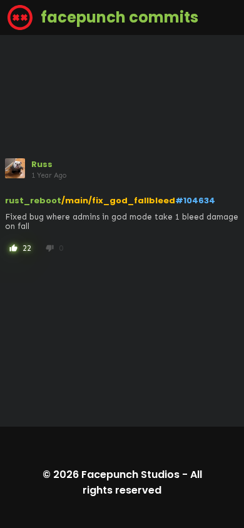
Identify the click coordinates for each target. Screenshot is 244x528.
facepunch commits (118, 17)
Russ (42, 164)
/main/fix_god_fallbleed (118, 200)
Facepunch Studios (130, 474)
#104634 (195, 200)
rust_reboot (33, 200)
